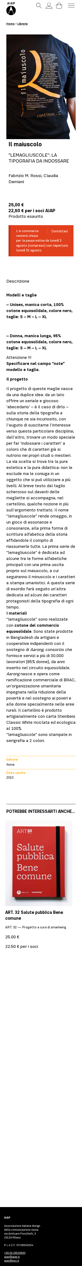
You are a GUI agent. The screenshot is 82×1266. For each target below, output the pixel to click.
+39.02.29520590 (14, 1253)
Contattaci (59, 231)
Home (10, 23)
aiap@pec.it (11, 1260)
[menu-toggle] (71, 5)
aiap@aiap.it (12, 1256)
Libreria (22, 23)
